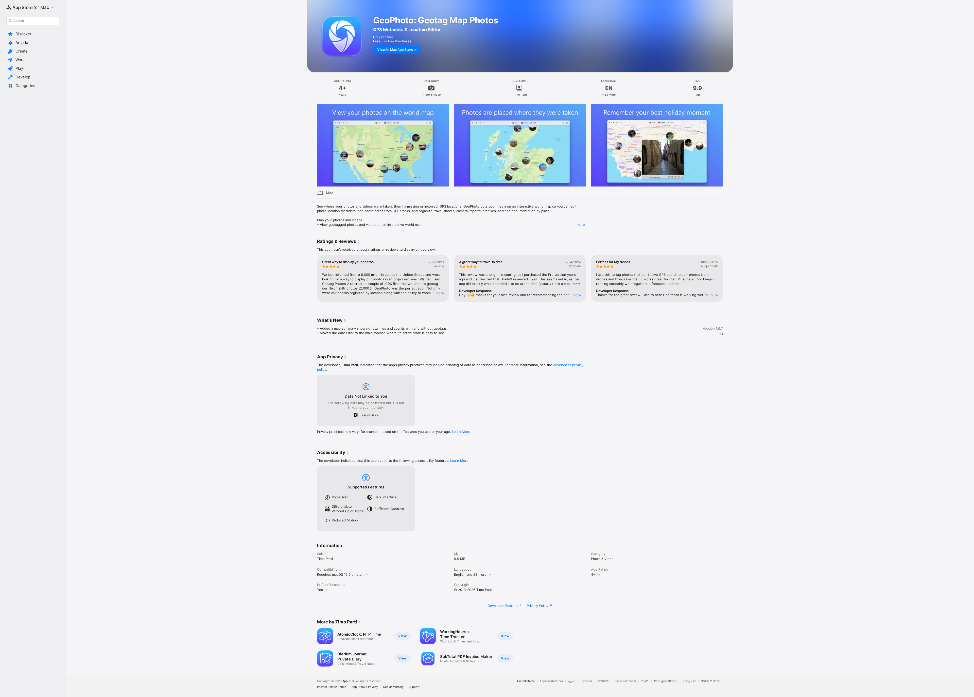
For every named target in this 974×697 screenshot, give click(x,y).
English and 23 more (470, 574)
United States (526, 681)
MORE (440, 293)
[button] (33, 34)
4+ (593, 574)
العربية (571, 681)
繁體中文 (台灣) (710, 681)
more (581, 225)
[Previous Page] (312, 145)
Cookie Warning (393, 687)
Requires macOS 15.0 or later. (340, 574)
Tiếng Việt (689, 681)
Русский (586, 681)
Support (414, 687)
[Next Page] (728, 145)
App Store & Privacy (365, 687)
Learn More (461, 432)
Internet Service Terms (331, 687)
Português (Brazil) (665, 681)
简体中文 (602, 681)
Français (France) (625, 681)
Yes (320, 590)
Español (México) (551, 681)
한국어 (645, 681)
